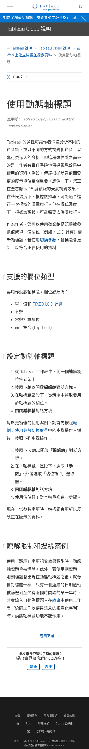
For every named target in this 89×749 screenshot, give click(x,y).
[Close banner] (83, 17)
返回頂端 (46, 636)
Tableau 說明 (21, 48)
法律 (17, 715)
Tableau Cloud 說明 (55, 48)
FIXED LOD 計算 (47, 304)
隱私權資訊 (50, 715)
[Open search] (80, 7)
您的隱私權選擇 (45, 731)
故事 (56, 600)
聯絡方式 (43, 723)
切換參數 (48, 240)
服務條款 (31, 715)
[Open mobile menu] (10, 6)
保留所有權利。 (59, 741)
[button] (8, 77)
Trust (29, 723)
